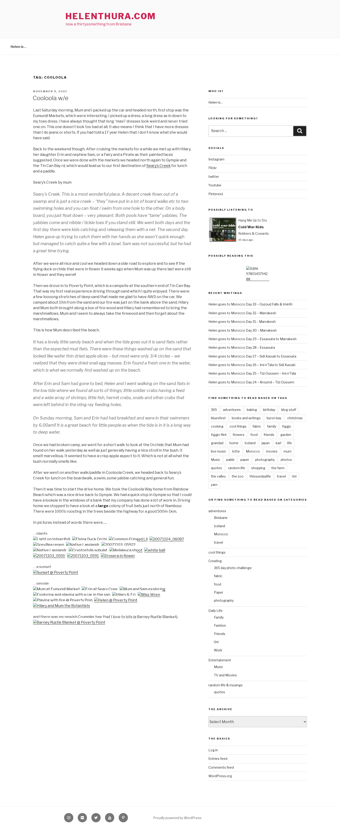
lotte (236, 451)
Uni (294, 476)
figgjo (286, 426)
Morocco (253, 451)
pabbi (230, 460)
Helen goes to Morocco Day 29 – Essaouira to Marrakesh (252, 339)
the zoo (238, 476)
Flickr (212, 168)
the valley (218, 476)
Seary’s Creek (158, 165)
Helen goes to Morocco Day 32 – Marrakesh (242, 313)
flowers (238, 435)
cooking (217, 426)
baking (252, 410)
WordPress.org (220, 776)
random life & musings (225, 685)
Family (219, 617)
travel (281, 476)
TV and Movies (225, 675)
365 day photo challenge (233, 568)
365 (214, 410)
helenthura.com (110, 16)
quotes (216, 468)
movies (272, 451)
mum (287, 451)
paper (244, 460)
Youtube (214, 185)
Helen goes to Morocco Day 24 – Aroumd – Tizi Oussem (251, 382)
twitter (213, 177)
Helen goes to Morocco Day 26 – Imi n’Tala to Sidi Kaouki (251, 365)
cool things (238, 426)
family (271, 426)
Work (218, 650)
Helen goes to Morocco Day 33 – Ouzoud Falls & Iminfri (250, 304)
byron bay (274, 418)
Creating (215, 561)
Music (215, 460)
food (254, 435)
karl (278, 443)
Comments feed (221, 767)
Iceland (250, 443)
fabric (257, 426)
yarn (214, 485)
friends (269, 435)
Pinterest (215, 194)
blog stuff (288, 410)
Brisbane (221, 518)
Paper (218, 592)
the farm (277, 468)
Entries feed (217, 759)
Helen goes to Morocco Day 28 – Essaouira (241, 347)
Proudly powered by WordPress (177, 818)
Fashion (220, 625)
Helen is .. (18, 47)
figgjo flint (219, 435)
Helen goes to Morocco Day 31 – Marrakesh (242, 322)
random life (236, 468)
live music (218, 451)
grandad (217, 443)
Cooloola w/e (50, 98)
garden (285, 435)
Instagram (216, 159)
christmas (295, 418)
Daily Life (215, 611)
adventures (232, 410)
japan (266, 443)
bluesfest (218, 418)
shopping (258, 468)
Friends (219, 634)
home (233, 443)
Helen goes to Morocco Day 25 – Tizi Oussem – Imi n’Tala (252, 373)
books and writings (246, 418)
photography (265, 460)
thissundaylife (260, 476)
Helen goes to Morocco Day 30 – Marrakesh (242, 330)
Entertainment (219, 660)
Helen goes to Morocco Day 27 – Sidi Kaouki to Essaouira (252, 356)
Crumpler (86, 617)
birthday (269, 410)
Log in (213, 750)
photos (286, 460)
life (289, 443)
